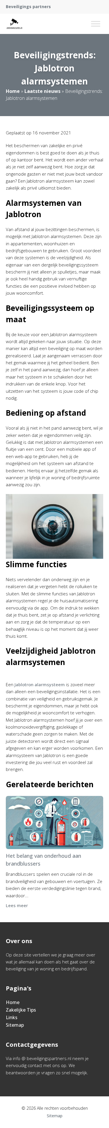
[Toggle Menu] (95, 23)
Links (11, 1017)
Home (13, 91)
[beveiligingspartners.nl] (14, 24)
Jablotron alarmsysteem (40, 684)
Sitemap (15, 1025)
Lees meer (17, 905)
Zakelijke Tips (21, 1010)
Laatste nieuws (42, 91)
